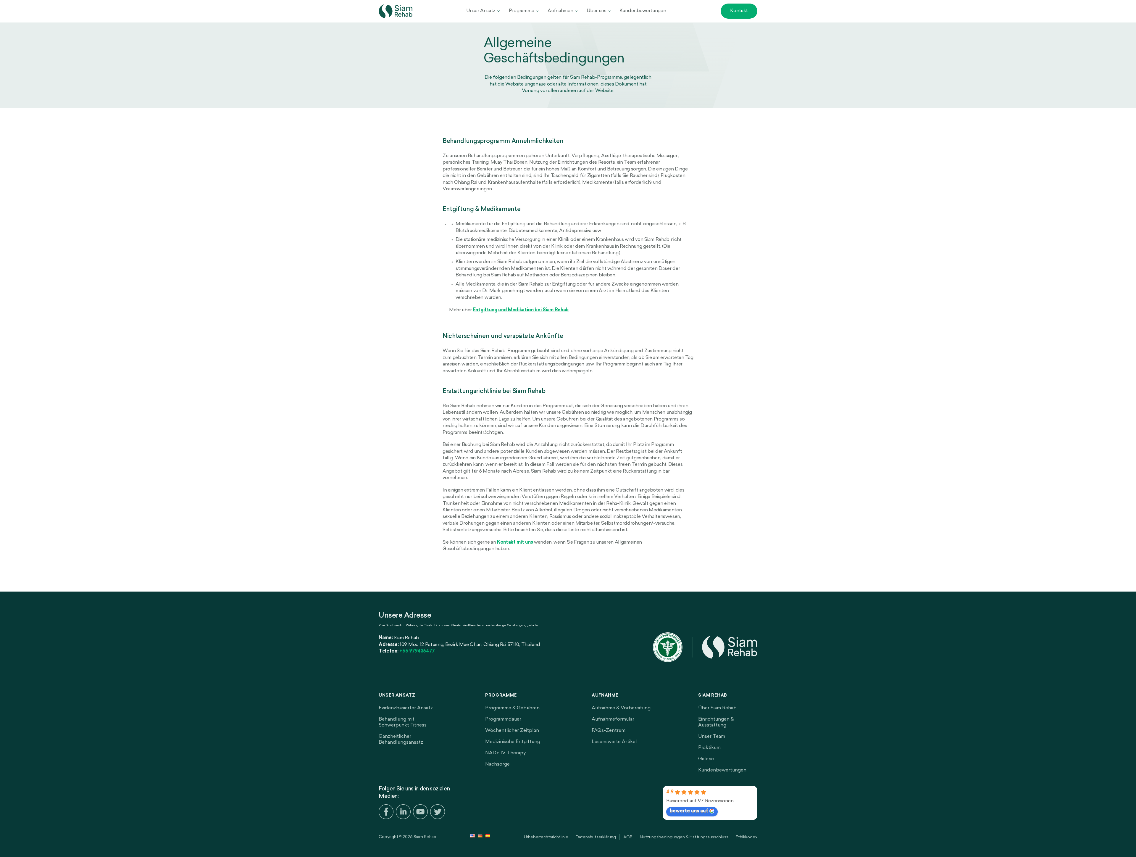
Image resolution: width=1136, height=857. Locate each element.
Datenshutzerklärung (596, 837)
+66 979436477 (417, 651)
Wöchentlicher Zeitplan (512, 730)
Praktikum (709, 747)
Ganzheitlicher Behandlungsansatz (401, 739)
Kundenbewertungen (642, 11)
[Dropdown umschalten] (498, 11)
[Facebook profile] (386, 812)
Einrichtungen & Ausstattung (716, 722)
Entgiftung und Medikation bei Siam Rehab (521, 310)
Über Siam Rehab (717, 708)
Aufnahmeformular (613, 719)
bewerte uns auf (689, 811)
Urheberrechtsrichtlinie (546, 837)
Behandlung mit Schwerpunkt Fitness (403, 722)
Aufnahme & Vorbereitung (621, 708)
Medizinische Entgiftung (512, 742)
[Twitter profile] (437, 812)
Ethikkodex (746, 837)
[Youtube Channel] (420, 812)
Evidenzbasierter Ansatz (406, 708)
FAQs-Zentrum (608, 730)
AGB (627, 837)
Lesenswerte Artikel (614, 742)
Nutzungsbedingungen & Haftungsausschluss (684, 837)
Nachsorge (497, 764)
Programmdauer (503, 719)
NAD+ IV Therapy (505, 753)
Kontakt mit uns (515, 542)
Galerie (706, 759)
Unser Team (711, 736)
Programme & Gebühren (512, 708)
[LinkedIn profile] (403, 812)
